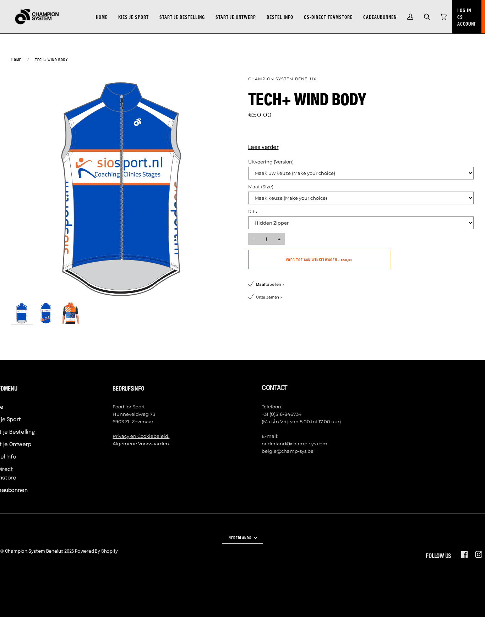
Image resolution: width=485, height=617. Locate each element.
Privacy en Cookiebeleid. (141, 436)
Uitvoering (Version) (271, 162)
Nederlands (240, 537)
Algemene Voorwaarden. (141, 443)
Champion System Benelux (282, 78)
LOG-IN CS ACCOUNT (466, 16)
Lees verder (263, 147)
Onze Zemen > (269, 297)
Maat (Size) (260, 186)
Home (16, 59)
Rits (252, 211)
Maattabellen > (270, 285)
